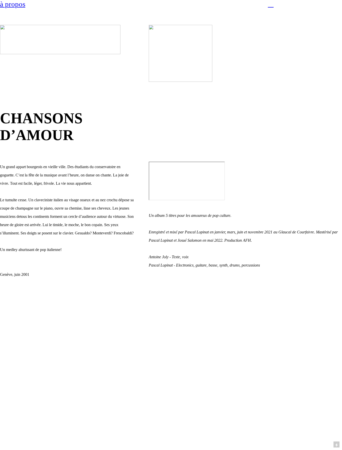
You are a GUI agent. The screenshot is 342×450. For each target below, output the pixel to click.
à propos (12, 4)
